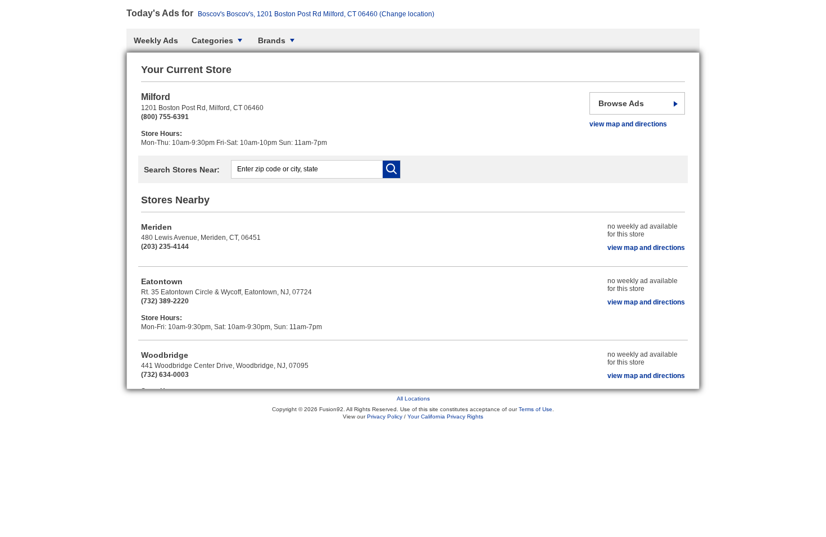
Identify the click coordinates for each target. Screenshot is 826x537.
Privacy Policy (384, 416)
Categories (212, 40)
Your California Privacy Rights (445, 416)
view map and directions (628, 124)
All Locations (413, 398)
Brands (271, 40)
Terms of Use (535, 409)
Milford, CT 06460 (316, 14)
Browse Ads (621, 103)
